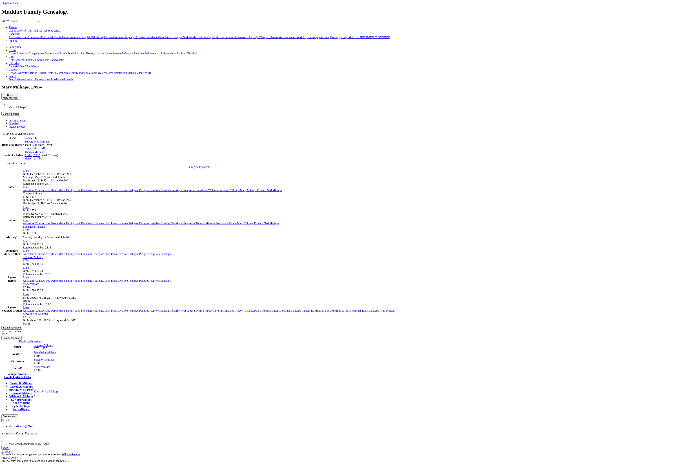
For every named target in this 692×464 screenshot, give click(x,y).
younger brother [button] (18, 374)
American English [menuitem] (80, 37)
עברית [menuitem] (355, 37)
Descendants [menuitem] (52, 53)
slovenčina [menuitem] (222, 37)
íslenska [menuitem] (151, 37)
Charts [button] (12, 50)
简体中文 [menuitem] (372, 37)
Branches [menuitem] (20, 59)
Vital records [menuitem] (143, 72)
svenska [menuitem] (241, 37)
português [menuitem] (210, 37)
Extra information (12, 327)
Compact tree (43, 190)
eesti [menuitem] (67, 37)
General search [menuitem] (26, 79)
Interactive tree (119, 190)
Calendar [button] (14, 63)
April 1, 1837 (32, 155)
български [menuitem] (286, 37)
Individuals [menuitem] (43, 59)
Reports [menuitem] (13, 72)
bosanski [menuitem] (26, 37)
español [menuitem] (113, 37)
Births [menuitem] (34, 72)
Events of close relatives (20, 133)
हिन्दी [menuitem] (363, 37)
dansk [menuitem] (50, 37)
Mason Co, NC (33, 158)
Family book (73, 190)
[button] (26, 170)
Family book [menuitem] (67, 53)
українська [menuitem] (322, 37)
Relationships (163, 190)
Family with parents (199, 166)
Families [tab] (13, 123)
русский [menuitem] (310, 37)
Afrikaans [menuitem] (15, 37)
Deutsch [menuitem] (59, 37)
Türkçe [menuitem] (263, 37)
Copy (46, 444)
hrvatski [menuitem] (141, 37)
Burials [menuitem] (42, 72)
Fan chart (86, 190)
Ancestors (29, 190)
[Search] (38, 21)
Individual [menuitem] (85, 72)
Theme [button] (13, 27)
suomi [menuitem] (232, 37)
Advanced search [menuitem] (63, 79)
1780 (27, 137)
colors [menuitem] (20, 30)
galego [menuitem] (132, 37)
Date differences (15, 163)
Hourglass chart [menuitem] (95, 53)
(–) (21, 426)
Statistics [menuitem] (182, 53)
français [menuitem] (123, 37)
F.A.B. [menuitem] (28, 30)
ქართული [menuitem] (336, 37)
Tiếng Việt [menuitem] (252, 37)
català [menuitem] (34, 37)
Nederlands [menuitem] (190, 37)
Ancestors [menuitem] (23, 53)
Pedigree (133, 190)
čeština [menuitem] (42, 37)
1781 (34, 144)
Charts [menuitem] (13, 53)
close (5, 447)
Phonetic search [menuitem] (44, 79)
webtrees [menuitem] (48, 30)
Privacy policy (9, 457)
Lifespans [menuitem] (128, 53)
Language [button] (14, 33)
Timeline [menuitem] (192, 53)
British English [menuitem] (100, 37)
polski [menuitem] (200, 37)
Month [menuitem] (29, 66)
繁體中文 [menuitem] (384, 37)
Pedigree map (147, 190)
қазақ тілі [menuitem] (299, 37)
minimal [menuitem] (38, 30)
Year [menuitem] (36, 66)
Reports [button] (13, 69)
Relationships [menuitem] (169, 53)
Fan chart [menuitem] (80, 53)
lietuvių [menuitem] (169, 37)
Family (8, 377)
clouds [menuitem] (13, 30)
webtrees (6, 451)
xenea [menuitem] (57, 30)
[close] (2, 441)
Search (5, 20)
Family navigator (11, 338)
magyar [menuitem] (178, 37)
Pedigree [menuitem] (139, 53)
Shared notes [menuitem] (57, 59)
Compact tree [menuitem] (37, 53)
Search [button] (12, 76)
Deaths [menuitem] (50, 72)
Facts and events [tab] (18, 120)
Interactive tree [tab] (17, 126)
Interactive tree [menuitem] (113, 53)
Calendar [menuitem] (14, 66)
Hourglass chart (101, 190)
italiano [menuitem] (160, 37)
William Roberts (71, 454)
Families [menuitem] (31, 59)
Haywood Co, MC (35, 148)
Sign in (13, 40)
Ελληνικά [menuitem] (273, 37)
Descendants (58, 190)
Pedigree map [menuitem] (153, 53)
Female (11, 113)
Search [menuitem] (13, 79)
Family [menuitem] (74, 72)
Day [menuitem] (22, 66)
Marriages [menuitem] (97, 72)
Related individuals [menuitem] (125, 72)
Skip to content (10, 3)
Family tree (15, 46)
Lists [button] (11, 56)
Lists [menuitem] (12, 59)
